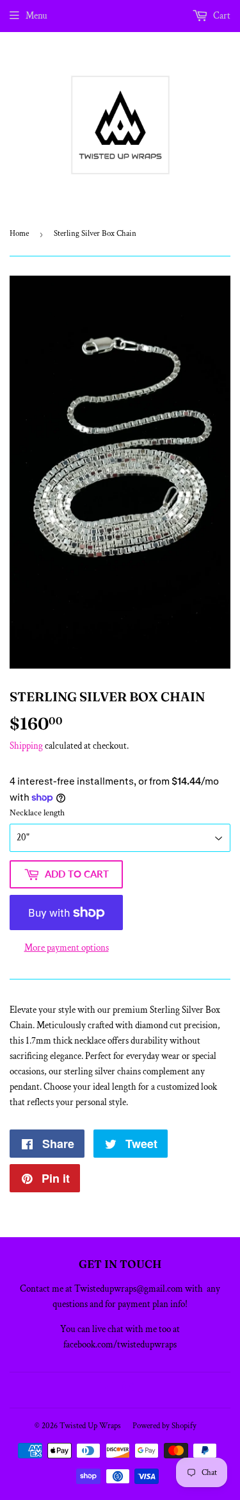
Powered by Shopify (164, 1426)
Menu (36, 16)
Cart (220, 16)
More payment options (66, 948)
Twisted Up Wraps (90, 1426)
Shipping (26, 746)
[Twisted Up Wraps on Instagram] (128, 1390)
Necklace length (37, 813)
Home (19, 233)
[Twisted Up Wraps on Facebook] (106, 1390)
